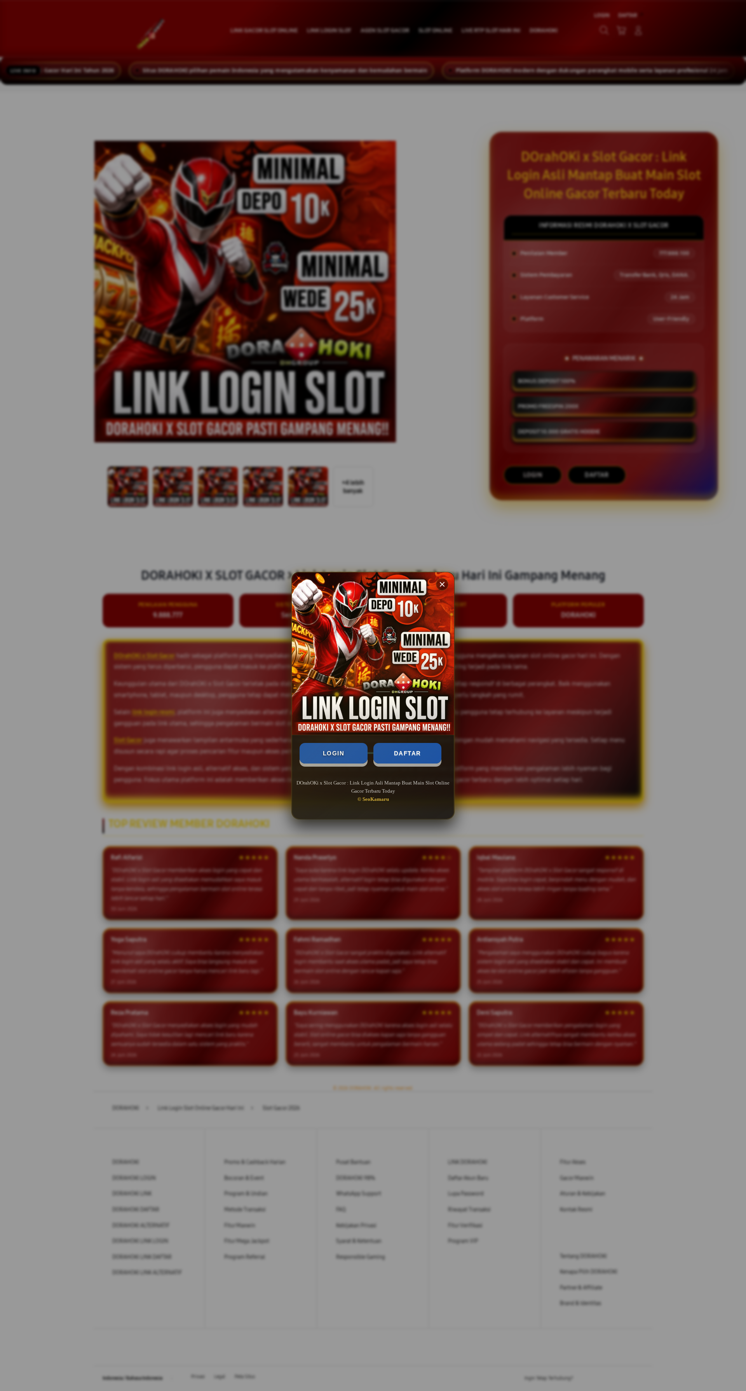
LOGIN (334, 753)
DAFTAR (407, 753)
